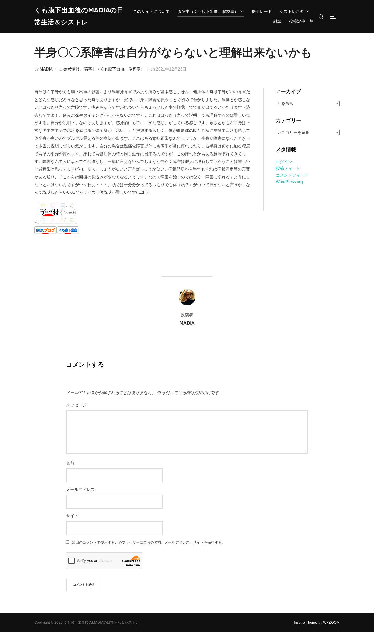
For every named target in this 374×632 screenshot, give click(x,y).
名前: (70, 463)
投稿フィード (288, 168)
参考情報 (71, 69)
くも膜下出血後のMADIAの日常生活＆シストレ (78, 16)
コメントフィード (292, 175)
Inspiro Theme (305, 622)
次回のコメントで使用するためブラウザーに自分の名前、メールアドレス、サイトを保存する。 (148, 542)
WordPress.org (289, 182)
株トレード (262, 11)
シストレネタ (292, 11)
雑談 (277, 21)
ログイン (284, 162)
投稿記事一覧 (301, 21)
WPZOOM (331, 622)
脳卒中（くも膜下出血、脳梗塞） (207, 11)
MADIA (46, 69)
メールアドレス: (81, 489)
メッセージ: (77, 405)
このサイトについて (151, 11)
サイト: (72, 516)
